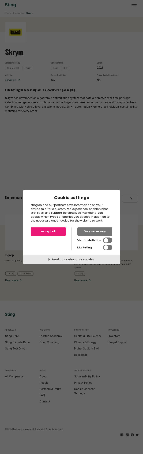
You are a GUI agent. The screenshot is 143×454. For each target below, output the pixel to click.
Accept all (48, 231)
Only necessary (95, 231)
